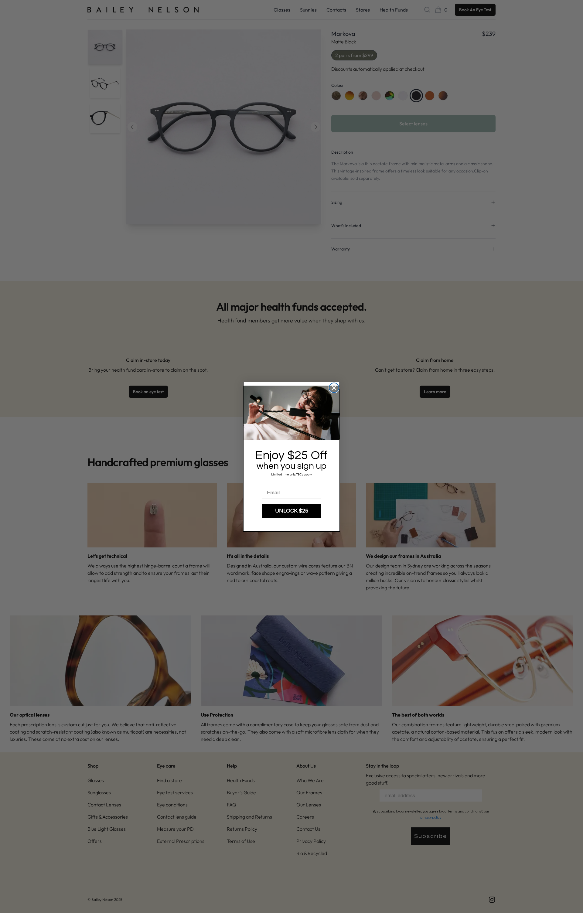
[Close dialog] (334, 388)
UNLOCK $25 (291, 511)
